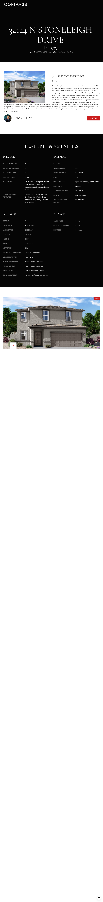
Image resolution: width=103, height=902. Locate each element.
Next (13, 345)
